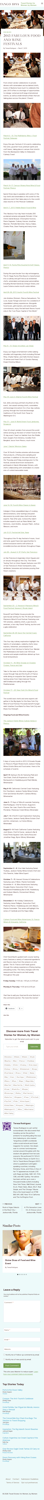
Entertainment (24, 1069)
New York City (17, 1085)
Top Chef (7, 1101)
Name (7, 1330)
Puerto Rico (16, 1089)
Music (14, 1081)
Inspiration (6, 1433)
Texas (26, 1097)
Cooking (23, 1065)
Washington (30, 1105)
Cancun (22, 1061)
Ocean (6, 1089)
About (8, 1479)
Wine (20, 1109)
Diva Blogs (7, 32)
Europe (34, 1069)
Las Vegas (20, 1077)
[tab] (17, 1274)
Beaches (7, 1061)
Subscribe (34, 1047)
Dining (15, 1069)
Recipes (25, 1089)
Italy (6, 1077)
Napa (21, 1081)
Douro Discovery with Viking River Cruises (19, 1457)
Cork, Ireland (33, 1065)
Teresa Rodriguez (10, 48)
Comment (8, 1302)
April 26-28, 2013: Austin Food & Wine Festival (21, 292)
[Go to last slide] (6, 1251)
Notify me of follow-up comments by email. (22, 1355)
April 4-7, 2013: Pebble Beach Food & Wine (19, 208)
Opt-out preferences (29, 1483)
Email (7, 1340)
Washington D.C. (9, 1109)
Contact (16, 1479)
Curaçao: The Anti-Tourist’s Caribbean (18, 1398)
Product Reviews (8, 1452)
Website (7, 1349)
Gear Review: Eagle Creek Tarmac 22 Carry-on (21, 1449)
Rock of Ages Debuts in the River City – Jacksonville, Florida (11, 1208)
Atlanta (16, 1057)
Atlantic (24, 1057)
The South (34, 1097)
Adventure (8, 1057)
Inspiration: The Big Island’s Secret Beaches (20, 1429)
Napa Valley (30, 1081)
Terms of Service (12, 1483)
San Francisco (28, 1093)
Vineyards (19, 1105)
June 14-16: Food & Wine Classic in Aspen (19, 505)
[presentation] (22, 1243)
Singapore (17, 1097)
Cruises (5, 1394)
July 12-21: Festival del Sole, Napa (16, 532)
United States (8, 1105)
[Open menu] (42, 3)
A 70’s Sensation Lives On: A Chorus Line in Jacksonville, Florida (32, 1208)
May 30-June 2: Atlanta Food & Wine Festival (20, 397)
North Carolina (30, 1085)
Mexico (7, 1081)
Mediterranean (31, 1077)
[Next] (38, 1251)
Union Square (24, 1101)
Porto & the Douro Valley (12, 1390)
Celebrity (7, 1065)
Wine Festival (28, 1109)
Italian (32, 1073)
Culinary (7, 1069)
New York (7, 1085)
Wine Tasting (8, 1113)
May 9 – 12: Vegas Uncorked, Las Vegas (18, 346)
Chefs (15, 1065)
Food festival (8, 1073)
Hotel (25, 1073)
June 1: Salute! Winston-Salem (15, 446)
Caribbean (30, 1061)
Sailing (18, 1093)
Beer (15, 1061)
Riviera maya (8, 1093)
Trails (15, 1101)
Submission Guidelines (29, 1479)
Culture (5, 1444)
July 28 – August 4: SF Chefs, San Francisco (20, 552)
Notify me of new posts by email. (18, 1359)
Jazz (12, 1077)
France (18, 1073)
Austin (32, 1057)
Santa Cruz (8, 1097)
